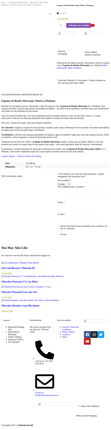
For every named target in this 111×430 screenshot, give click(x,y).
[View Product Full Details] (20, 263)
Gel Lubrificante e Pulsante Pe (18, 268)
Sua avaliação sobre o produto (71, 187)
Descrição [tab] (5, 94)
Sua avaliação (64, 180)
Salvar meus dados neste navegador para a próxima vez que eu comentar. (83, 227)
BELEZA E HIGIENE (39, 2)
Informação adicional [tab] (20, 94)
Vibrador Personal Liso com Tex (19, 292)
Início (3, 2)
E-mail (61, 214)
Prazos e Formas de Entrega (29, 156)
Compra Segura (8, 156)
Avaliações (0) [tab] (36, 94)
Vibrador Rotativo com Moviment (20, 305)
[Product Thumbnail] (50, 13)
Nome (61, 202)
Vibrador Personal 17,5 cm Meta (19, 281)
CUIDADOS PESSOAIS (18, 2)
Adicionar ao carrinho (78, 25)
